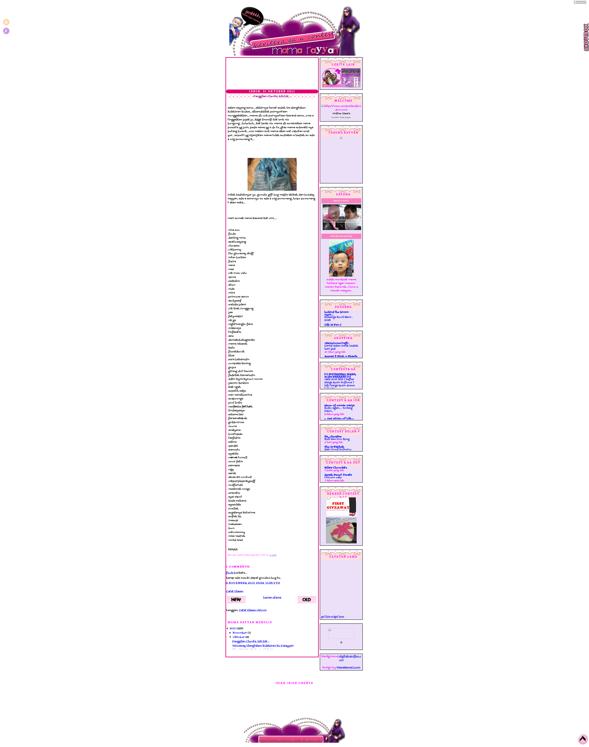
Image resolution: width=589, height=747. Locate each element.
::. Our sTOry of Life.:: (339, 419)
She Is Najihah (334, 447)
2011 (233, 628)
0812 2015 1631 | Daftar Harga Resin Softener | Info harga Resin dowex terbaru (339, 384)
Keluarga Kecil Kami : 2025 (338, 318)
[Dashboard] (6, 25)
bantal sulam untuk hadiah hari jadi (341, 347)
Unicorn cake (333, 477)
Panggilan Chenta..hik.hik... (272, 96)
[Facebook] (6, 34)
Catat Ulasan (234, 591)
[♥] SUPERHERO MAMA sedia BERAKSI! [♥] (340, 376)
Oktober (239, 637)
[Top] (582, 740)
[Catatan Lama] (307, 600)
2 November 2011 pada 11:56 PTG (253, 583)
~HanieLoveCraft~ (336, 343)
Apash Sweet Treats (338, 475)
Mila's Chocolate (335, 468)
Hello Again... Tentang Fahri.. (338, 409)
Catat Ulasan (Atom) (252, 610)
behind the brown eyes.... (336, 313)
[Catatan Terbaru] (237, 600)
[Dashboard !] (580, 3)
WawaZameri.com (348, 667)
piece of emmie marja (339, 405)
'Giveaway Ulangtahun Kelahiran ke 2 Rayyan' (263, 646)
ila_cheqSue (333, 437)
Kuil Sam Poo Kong (336, 439)
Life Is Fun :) (332, 325)
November (240, 633)
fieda (229, 573)
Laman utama (272, 598)
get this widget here (332, 616)
